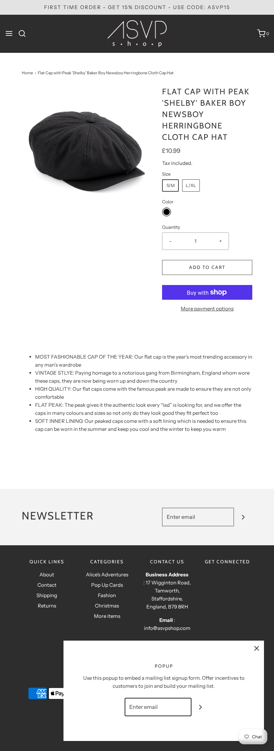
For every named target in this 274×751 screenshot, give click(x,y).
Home (27, 72)
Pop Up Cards (107, 585)
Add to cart (207, 267)
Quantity (171, 227)
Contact (46, 585)
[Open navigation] (9, 33)
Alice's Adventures (107, 574)
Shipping (46, 595)
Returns (47, 605)
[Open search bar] (24, 33)
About (46, 574)
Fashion (107, 595)
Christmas (107, 605)
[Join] (243, 517)
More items (107, 616)
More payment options (207, 308)
